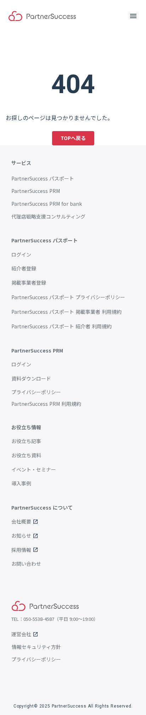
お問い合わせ (26, 563)
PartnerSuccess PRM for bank (46, 203)
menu (133, 16)
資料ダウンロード (31, 378)
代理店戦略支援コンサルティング (48, 216)
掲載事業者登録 (28, 282)
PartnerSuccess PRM (35, 191)
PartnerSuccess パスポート (42, 178)
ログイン (21, 254)
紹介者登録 (23, 268)
